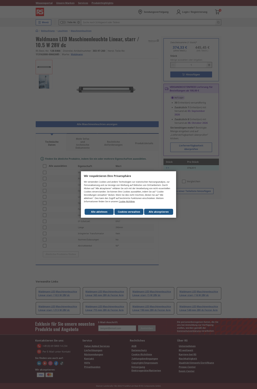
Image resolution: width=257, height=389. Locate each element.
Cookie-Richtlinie (127, 201)
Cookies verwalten (129, 211)
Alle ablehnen (99, 211)
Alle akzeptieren (159, 211)
